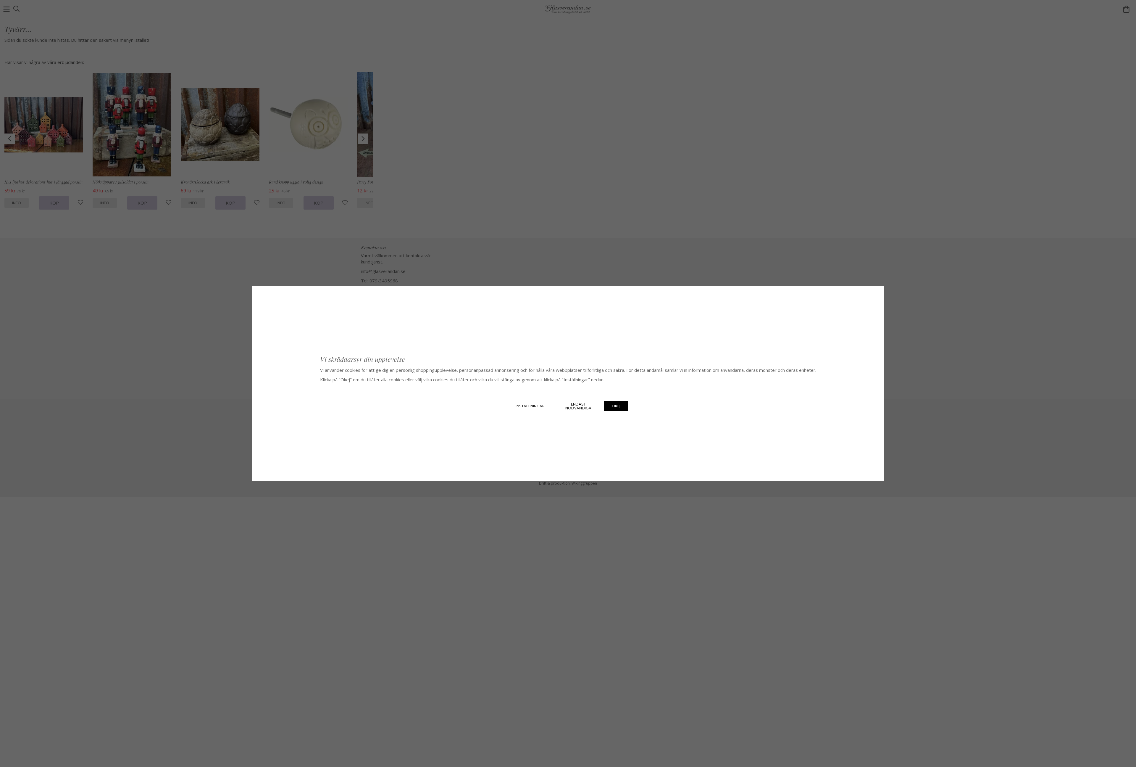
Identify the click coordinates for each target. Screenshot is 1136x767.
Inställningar (530, 406)
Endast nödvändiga (578, 406)
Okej (616, 406)
